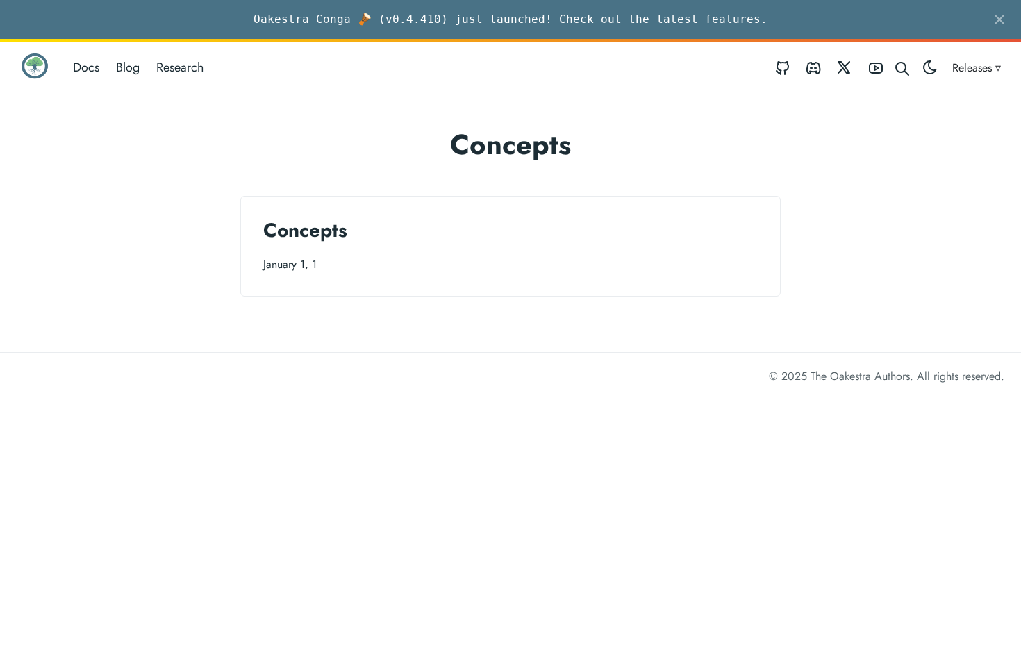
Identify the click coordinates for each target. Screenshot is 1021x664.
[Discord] (813, 68)
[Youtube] (875, 68)
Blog (128, 67)
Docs (86, 67)
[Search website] (902, 68)
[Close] (999, 19)
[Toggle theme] (930, 68)
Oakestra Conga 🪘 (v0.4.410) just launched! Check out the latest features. (510, 19)
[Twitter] (844, 68)
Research (180, 67)
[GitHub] (782, 68)
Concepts (305, 230)
